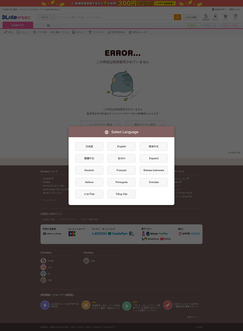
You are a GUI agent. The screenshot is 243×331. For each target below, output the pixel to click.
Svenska (154, 182)
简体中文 (154, 146)
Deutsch (89, 170)
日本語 (89, 146)
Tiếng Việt (121, 194)
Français (121, 170)
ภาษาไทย (89, 194)
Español (154, 158)
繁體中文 (89, 158)
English (121, 146)
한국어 (121, 158)
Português (122, 182)
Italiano (89, 182)
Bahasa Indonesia (153, 170)
